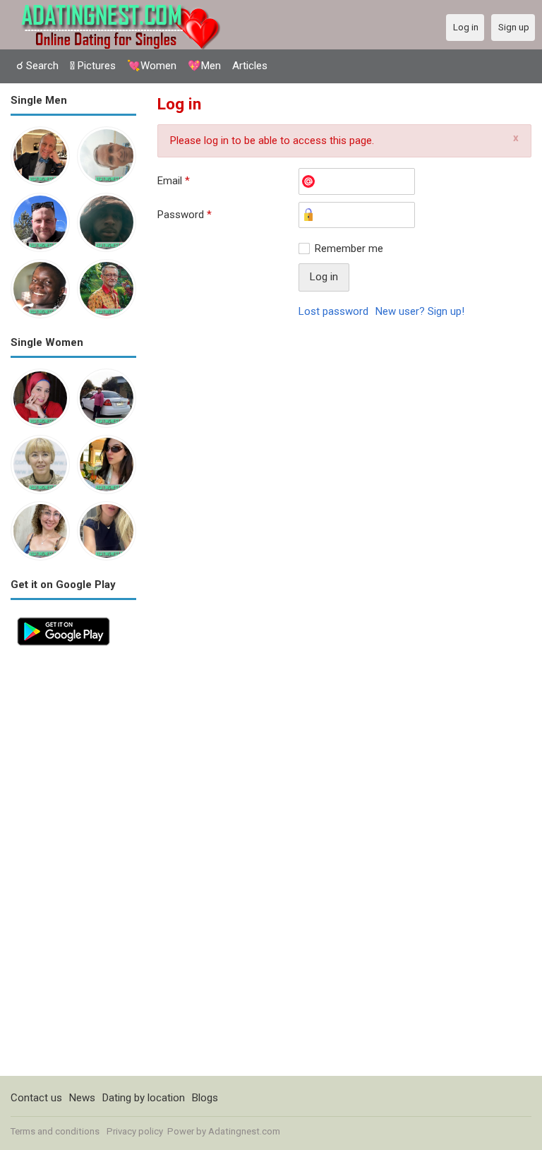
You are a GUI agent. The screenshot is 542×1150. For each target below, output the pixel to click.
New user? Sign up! (419, 311)
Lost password (333, 311)
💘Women (151, 65)
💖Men (204, 65)
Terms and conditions (55, 1131)
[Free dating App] (63, 618)
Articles (249, 65)
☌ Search (37, 65)
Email (173, 180)
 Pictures (93, 65)
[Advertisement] (73, 864)
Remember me (349, 248)
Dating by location (143, 1097)
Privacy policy (135, 1131)
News (82, 1097)
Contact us (36, 1097)
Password (184, 214)
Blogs (205, 1097)
